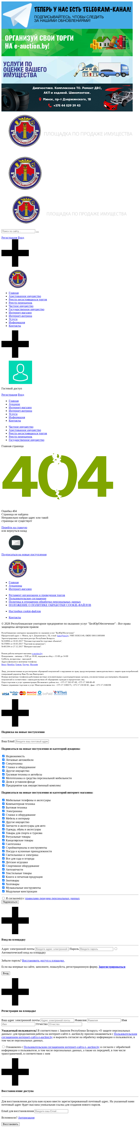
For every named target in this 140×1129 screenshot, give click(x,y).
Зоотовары (12, 880)
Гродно (26, 664)
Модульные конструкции (21, 891)
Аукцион (14, 404)
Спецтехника (14, 763)
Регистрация (9, 237)
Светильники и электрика (22, 854)
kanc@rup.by (63, 635)
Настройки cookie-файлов (25, 611)
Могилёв (34, 664)
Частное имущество (21, 306)
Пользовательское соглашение (27, 598)
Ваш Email (7, 741)
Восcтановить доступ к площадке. (43, 960)
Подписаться (10, 902)
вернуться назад (17, 530)
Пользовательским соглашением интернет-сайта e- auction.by (62, 1047)
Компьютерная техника (20, 803)
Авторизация (26, 1117)
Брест (3, 664)
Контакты (15, 325)
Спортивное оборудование (22, 865)
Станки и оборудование (21, 767)
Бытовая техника (16, 807)
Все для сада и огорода (20, 858)
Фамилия (80, 1020)
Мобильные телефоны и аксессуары (28, 800)
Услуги (13, 319)
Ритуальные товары (18, 836)
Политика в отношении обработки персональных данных (45, 601)
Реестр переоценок (20, 302)
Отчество (42, 1024)
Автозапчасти (14, 869)
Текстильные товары (19, 873)
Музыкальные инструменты (23, 887)
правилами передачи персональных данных (52, 898)
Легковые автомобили (20, 759)
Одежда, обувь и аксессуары (23, 829)
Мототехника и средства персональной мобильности (39, 778)
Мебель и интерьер (18, 818)
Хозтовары (12, 884)
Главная (14, 292)
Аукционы (15, 585)
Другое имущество (17, 770)
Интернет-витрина (20, 315)
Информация (17, 322)
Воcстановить (10, 1124)
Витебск (10, 664)
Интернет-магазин (20, 312)
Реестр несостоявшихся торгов (28, 299)
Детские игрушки (17, 862)
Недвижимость (15, 756)
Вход (21, 237)
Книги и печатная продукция (24, 876)
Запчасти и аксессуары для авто (25, 825)
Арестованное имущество (25, 296)
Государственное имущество (26, 309)
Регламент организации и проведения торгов (37, 595)
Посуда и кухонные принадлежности (29, 851)
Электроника (14, 811)
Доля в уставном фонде (20, 781)
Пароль (74, 948)
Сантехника (13, 844)
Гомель (18, 664)
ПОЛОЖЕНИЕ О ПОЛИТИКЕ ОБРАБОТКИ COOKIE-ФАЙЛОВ (50, 605)
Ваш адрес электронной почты (20, 1020)
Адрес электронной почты (17, 948)
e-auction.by (37, 653)
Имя (124, 1020)
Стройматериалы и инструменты (26, 847)
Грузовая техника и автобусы (24, 774)
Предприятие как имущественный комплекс (33, 785)
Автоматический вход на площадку (23, 952)
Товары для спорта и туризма (24, 833)
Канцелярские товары (19, 840)
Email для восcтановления (17, 1111)
